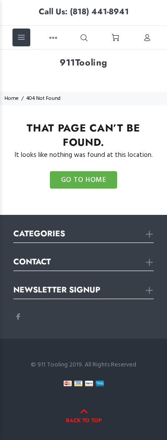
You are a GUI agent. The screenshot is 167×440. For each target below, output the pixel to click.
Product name (67, 410)
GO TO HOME (83, 180)
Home (11, 98)
